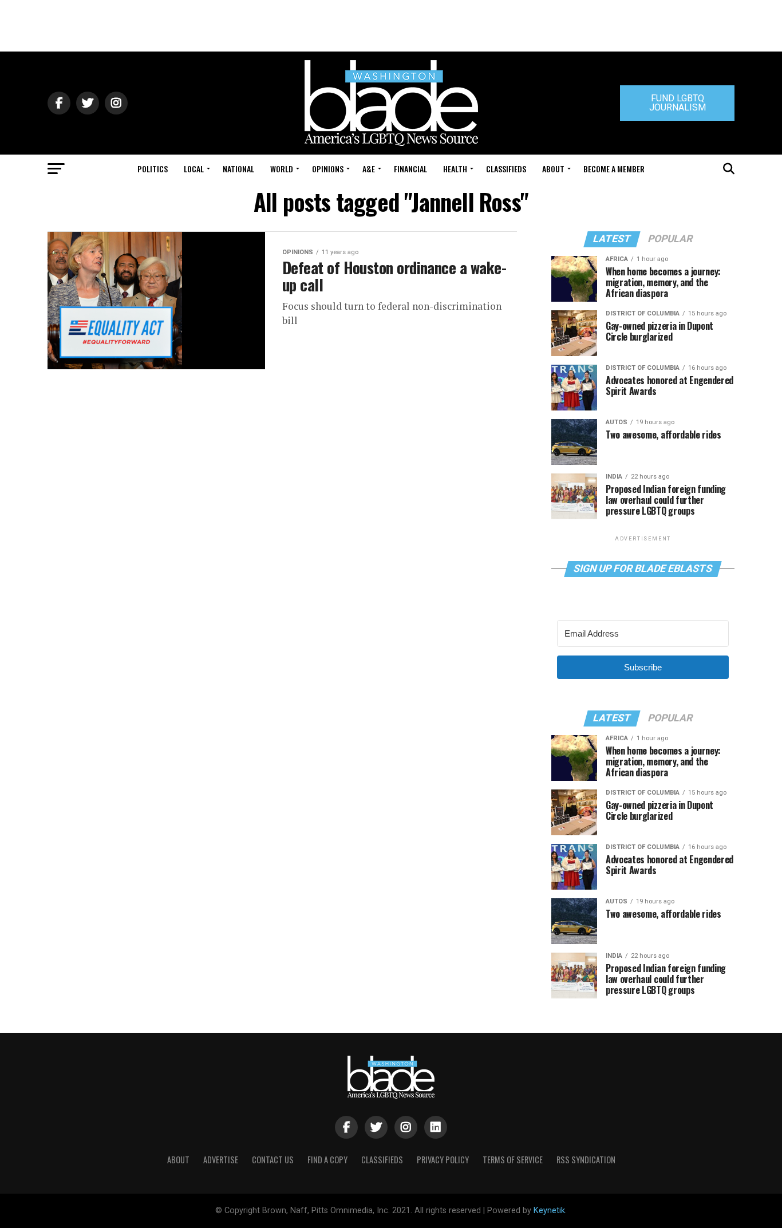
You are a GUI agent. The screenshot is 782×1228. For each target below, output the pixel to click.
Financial (410, 169)
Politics (152, 169)
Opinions (327, 169)
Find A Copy (327, 1160)
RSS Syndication (585, 1160)
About (553, 169)
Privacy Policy (443, 1160)
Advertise (220, 1160)
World (281, 169)
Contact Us (273, 1160)
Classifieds (506, 169)
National (238, 169)
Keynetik (549, 1210)
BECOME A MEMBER (614, 169)
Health (455, 169)
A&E (368, 169)
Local (194, 169)
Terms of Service (513, 1160)
